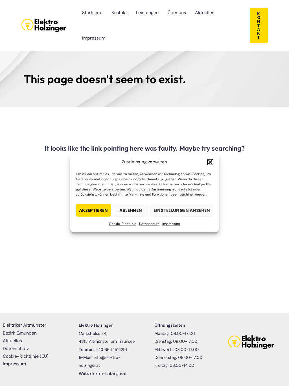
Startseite (92, 13)
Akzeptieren (93, 210)
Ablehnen (130, 210)
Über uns (177, 13)
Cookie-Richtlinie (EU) (26, 356)
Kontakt (119, 13)
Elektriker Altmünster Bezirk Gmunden (24, 329)
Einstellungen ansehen (182, 210)
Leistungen (147, 13)
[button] (210, 162)
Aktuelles (204, 13)
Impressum (171, 224)
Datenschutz (149, 224)
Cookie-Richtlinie (122, 224)
